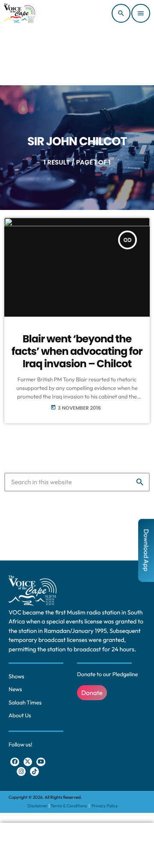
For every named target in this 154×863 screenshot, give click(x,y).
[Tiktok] (34, 771)
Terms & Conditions (69, 806)
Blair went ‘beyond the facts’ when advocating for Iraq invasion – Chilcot (77, 351)
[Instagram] (21, 771)
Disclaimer (37, 806)
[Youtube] (40, 762)
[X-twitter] (28, 762)
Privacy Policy (105, 806)
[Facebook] (14, 762)
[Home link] (19, 13)
